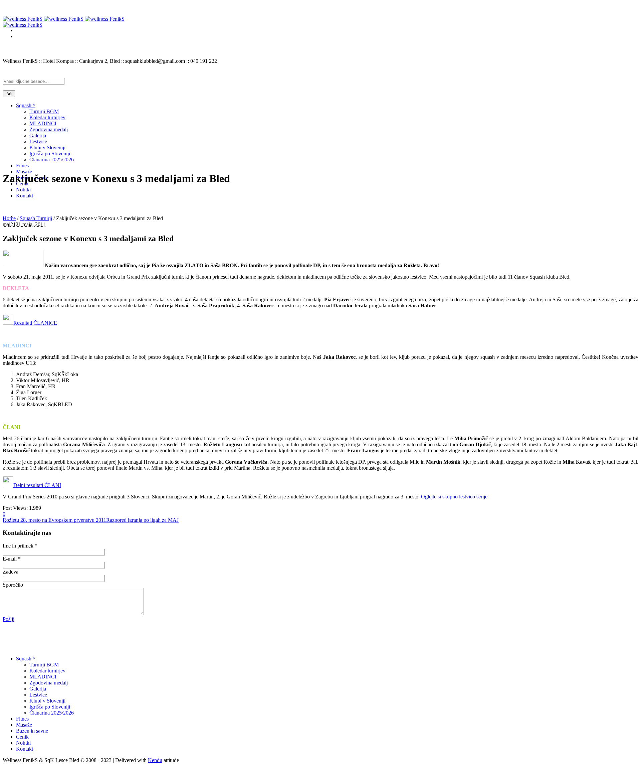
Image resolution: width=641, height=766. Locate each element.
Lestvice (38, 695)
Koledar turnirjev (47, 670)
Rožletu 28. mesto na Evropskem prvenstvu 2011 (54, 520)
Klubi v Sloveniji (47, 701)
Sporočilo (13, 585)
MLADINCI (42, 676)
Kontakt (24, 749)
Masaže (24, 725)
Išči (8, 93)
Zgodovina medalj (48, 682)
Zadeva (10, 572)
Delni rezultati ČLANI (37, 485)
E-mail (12, 559)
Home (9, 218)
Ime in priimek (20, 546)
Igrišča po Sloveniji (49, 707)
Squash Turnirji (36, 218)
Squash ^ (25, 658)
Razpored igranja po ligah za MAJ (142, 520)
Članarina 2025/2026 (51, 713)
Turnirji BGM (44, 664)
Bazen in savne (32, 731)
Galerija (37, 689)
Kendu (155, 760)
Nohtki (23, 743)
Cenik (22, 737)
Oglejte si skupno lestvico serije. (455, 496)
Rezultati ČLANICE (35, 323)
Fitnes (22, 719)
